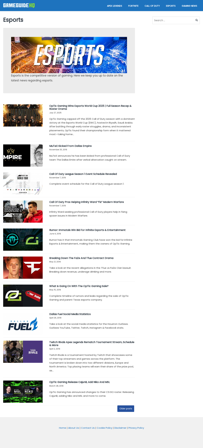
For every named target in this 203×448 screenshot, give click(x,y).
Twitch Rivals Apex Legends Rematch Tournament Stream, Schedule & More (91, 343)
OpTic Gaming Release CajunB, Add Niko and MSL (79, 382)
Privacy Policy (136, 427)
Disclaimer (120, 427)
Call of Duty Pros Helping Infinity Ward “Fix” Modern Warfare (86, 202)
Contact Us (88, 427)
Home (62, 427)
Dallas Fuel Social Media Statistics (70, 314)
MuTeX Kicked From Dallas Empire (70, 146)
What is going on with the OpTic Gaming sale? (78, 286)
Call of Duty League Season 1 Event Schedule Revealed (83, 174)
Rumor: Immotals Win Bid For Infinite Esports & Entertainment (87, 230)
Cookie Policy (104, 427)
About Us (73, 427)
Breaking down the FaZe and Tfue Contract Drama (81, 258)
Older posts (125, 408)
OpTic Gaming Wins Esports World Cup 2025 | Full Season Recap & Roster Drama (90, 107)
